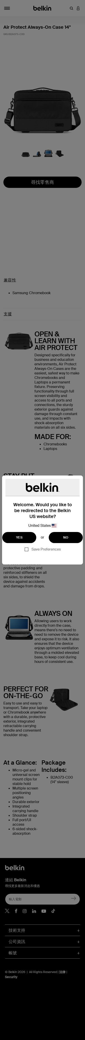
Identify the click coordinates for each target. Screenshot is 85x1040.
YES (19, 537)
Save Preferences (46, 549)
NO (65, 537)
